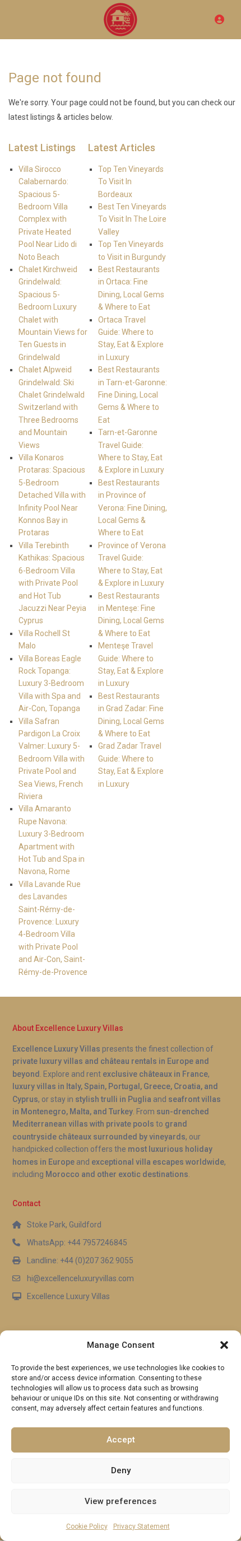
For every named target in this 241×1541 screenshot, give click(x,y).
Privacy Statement (141, 1526)
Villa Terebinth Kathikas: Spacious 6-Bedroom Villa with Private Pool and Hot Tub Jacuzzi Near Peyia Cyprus (52, 583)
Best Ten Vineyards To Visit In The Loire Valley (132, 219)
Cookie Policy (87, 1526)
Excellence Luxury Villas (68, 1296)
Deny (121, 1470)
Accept (120, 1440)
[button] (224, 1345)
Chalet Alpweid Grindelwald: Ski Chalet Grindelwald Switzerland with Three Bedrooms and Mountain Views (51, 407)
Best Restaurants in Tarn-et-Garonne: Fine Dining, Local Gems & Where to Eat (132, 394)
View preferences (120, 1501)
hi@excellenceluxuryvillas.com (80, 1278)
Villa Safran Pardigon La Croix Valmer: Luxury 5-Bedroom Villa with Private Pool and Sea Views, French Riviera (51, 759)
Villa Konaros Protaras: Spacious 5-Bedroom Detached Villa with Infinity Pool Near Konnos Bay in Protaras (52, 495)
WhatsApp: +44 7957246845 (77, 1242)
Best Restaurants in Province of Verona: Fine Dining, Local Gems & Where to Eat (132, 508)
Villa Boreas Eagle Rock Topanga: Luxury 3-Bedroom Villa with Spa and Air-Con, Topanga (51, 683)
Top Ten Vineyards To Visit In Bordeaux (131, 182)
